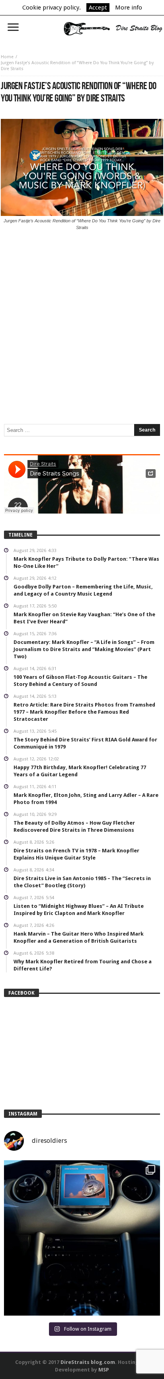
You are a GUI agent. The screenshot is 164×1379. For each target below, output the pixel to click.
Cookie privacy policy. (51, 7)
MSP (103, 1370)
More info (128, 7)
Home (7, 56)
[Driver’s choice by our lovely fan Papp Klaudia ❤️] (82, 1238)
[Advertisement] (82, 294)
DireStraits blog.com (88, 1362)
